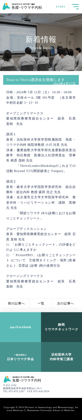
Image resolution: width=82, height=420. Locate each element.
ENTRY (60, 6)
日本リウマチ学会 (20, 357)
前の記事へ (16, 303)
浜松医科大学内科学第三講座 (61, 357)
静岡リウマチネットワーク (61, 327)
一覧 (41, 303)
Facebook (20, 327)
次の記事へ (65, 303)
